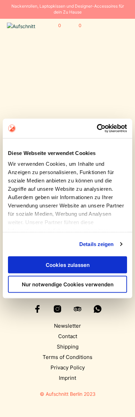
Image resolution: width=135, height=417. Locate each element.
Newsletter (67, 325)
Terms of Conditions (67, 357)
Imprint (67, 378)
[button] (55, 25)
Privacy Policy (68, 367)
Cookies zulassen (68, 264)
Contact (67, 336)
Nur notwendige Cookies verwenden (68, 284)
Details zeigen (96, 244)
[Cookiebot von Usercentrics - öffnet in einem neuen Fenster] (97, 128)
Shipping (68, 346)
